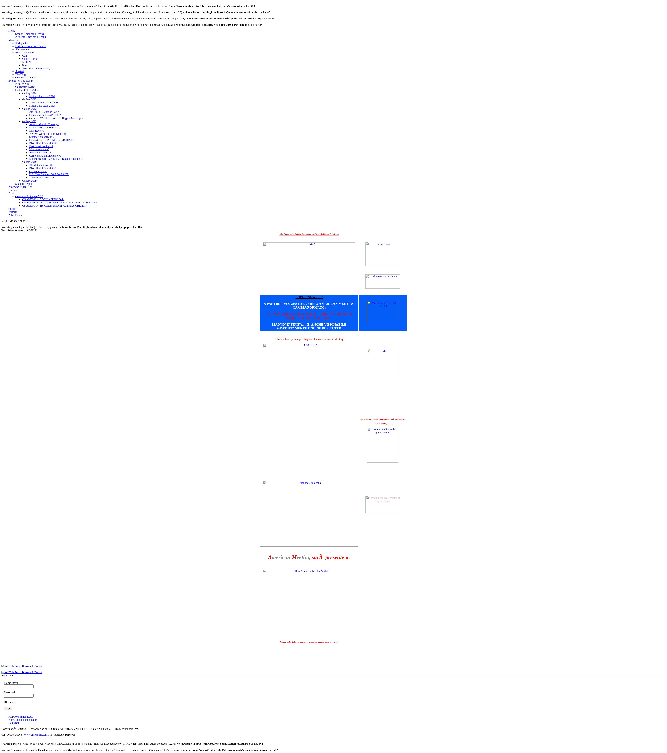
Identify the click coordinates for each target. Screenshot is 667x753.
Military (26, 61)
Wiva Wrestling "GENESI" (44, 102)
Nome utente (11, 682)
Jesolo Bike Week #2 (40, 152)
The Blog (20, 74)
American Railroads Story (36, 68)
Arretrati (19, 71)
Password (9, 692)
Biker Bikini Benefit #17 (42, 143)
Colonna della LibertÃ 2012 (45, 115)
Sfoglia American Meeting (29, 33)
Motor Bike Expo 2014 (42, 96)
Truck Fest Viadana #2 (41, 177)
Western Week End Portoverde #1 (47, 133)
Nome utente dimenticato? (22, 719)
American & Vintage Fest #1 (45, 111)
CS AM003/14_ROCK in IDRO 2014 (43, 199)
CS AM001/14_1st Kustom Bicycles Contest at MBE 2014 (54, 205)
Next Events (22, 83)
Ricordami (10, 702)
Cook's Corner (30, 58)
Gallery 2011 (29, 121)
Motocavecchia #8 (39, 149)
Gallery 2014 (29, 93)
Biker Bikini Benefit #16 (42, 168)
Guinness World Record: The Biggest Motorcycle (56, 118)
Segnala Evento (23, 183)
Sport (25, 65)
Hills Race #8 (36, 130)
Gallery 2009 (29, 180)
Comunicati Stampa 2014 (29, 196)
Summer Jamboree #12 (41, 136)
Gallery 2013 (29, 99)
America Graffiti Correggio (44, 124)
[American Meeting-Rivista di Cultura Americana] (309, 287)
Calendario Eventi (25, 86)
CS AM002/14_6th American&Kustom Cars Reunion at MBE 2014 (59, 202)
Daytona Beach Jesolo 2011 (44, 127)
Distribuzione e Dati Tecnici (30, 46)
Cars (24, 55)
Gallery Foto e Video (26, 90)
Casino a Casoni (38, 171)
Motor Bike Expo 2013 (42, 105)
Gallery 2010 (29, 161)
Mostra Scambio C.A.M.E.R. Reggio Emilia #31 (56, 158)
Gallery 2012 (29, 108)
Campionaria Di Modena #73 (45, 155)
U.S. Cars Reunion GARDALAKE (49, 174)
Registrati (13, 722)
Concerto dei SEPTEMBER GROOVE (51, 140)
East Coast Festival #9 (41, 146)
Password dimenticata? (20, 716)
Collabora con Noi (25, 77)
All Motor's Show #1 (40, 165)
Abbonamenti (22, 49)
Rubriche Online (24, 52)
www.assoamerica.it (35, 734)
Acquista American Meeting (30, 36)
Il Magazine (21, 43)
